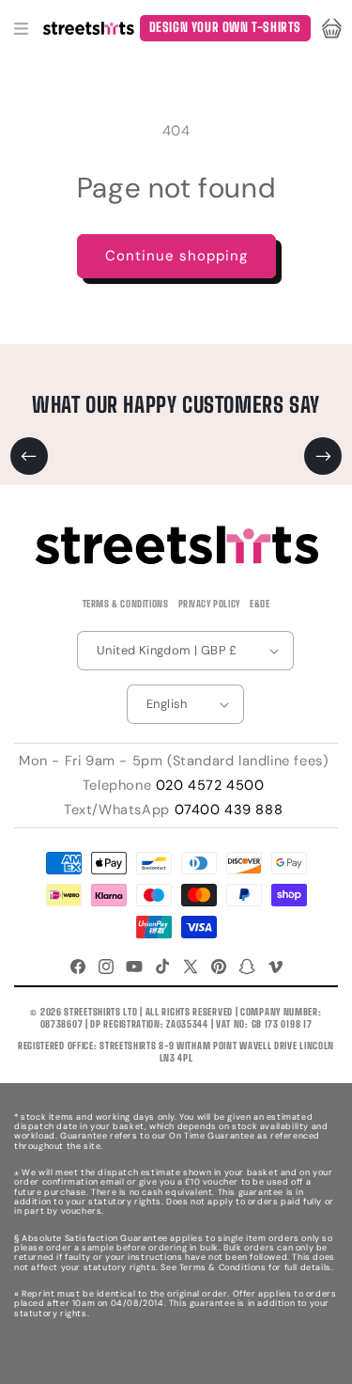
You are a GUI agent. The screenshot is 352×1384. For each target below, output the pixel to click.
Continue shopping (176, 255)
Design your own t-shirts (225, 27)
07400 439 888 (229, 809)
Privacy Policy (209, 603)
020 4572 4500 (210, 785)
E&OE (259, 603)
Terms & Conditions (126, 603)
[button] (20, 28)
